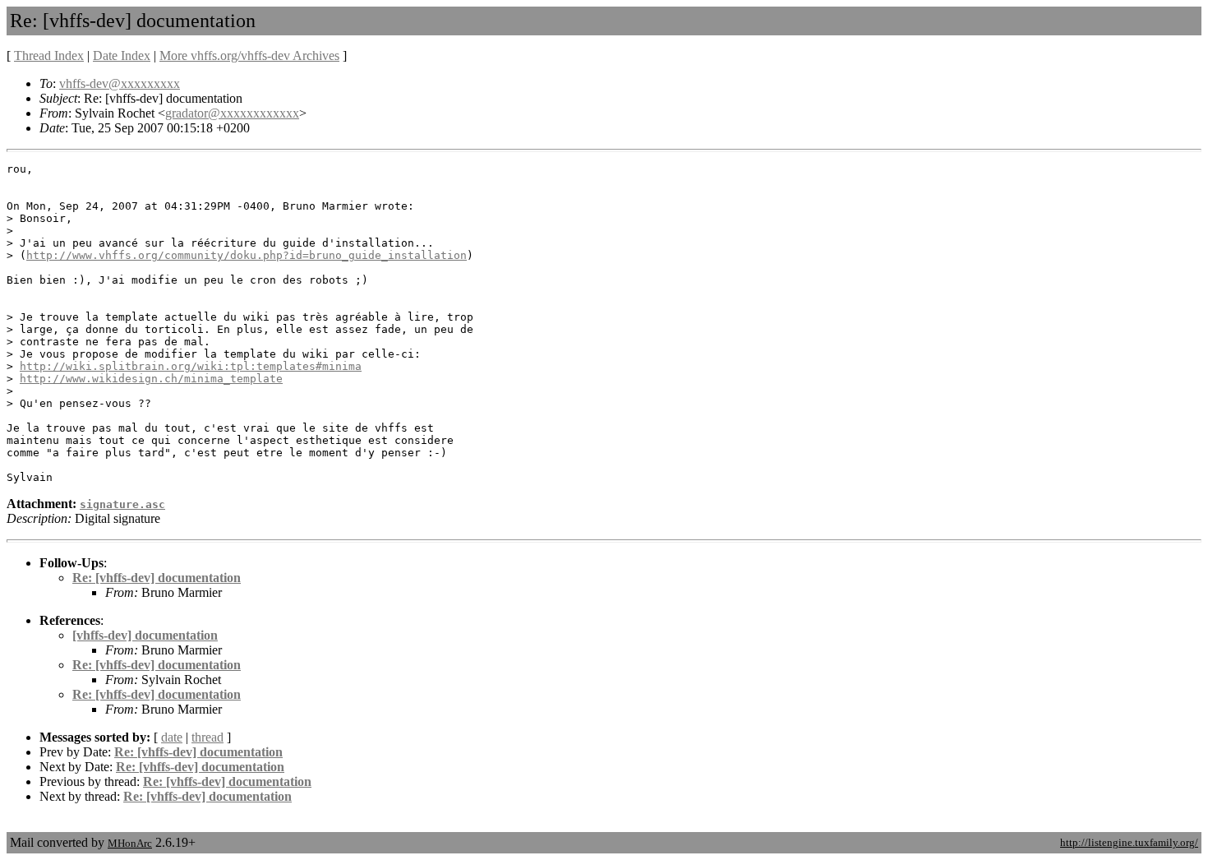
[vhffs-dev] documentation (145, 635)
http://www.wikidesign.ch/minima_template (151, 378)
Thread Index (49, 55)
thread (207, 737)
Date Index (121, 55)
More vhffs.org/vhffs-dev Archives (249, 55)
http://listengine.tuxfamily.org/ (1129, 842)
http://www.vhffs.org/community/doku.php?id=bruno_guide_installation (246, 255)
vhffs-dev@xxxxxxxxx (119, 83)
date (171, 737)
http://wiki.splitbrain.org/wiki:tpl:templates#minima (191, 366)
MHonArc (130, 843)
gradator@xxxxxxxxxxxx (232, 113)
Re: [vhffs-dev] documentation (156, 578)
